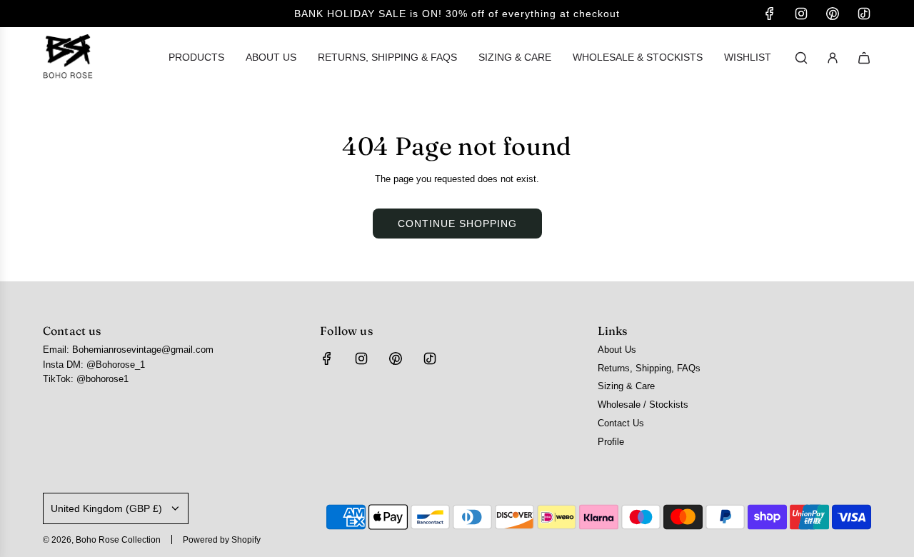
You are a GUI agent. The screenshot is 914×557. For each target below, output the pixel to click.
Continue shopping (457, 223)
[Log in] (832, 58)
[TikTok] (864, 13)
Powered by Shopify (222, 540)
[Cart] (864, 58)
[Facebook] (769, 13)
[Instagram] (801, 13)
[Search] (801, 58)
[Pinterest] (832, 13)
